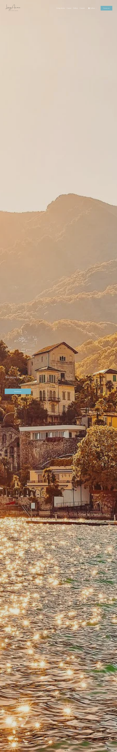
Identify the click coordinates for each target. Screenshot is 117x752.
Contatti (82, 8)
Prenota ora (106, 8)
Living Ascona (60, 8)
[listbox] (92, 8)
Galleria (75, 8)
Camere (69, 8)
